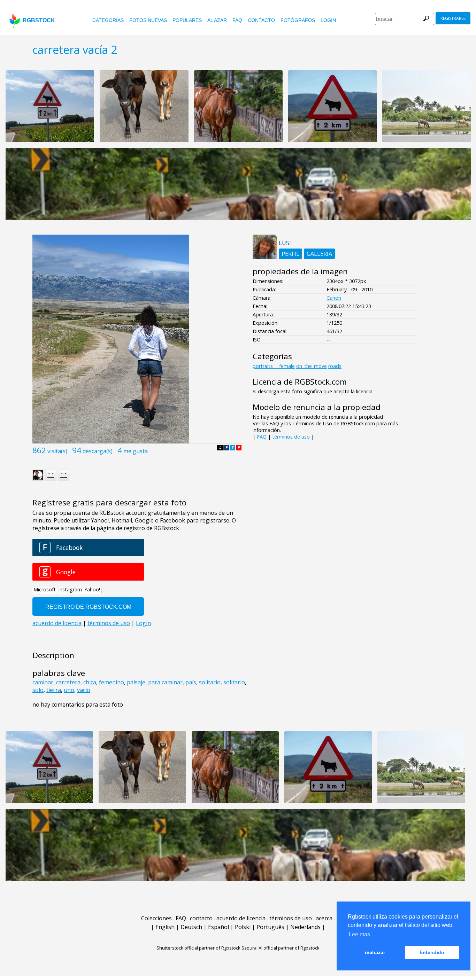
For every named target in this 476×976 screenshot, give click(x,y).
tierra (53, 690)
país (190, 682)
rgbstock (39, 20)
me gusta (135, 451)
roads (334, 366)
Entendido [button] (432, 952)
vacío (83, 690)
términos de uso (291, 436)
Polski (243, 927)
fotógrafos (298, 20)
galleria (319, 254)
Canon (334, 297)
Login (328, 20)
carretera (68, 682)
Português (270, 927)
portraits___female (274, 366)
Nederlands (305, 927)
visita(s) (57, 451)
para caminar (165, 682)
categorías (108, 20)
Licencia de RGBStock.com (300, 381)
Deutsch (191, 927)
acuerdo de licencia (241, 918)
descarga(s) (98, 451)
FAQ (237, 20)
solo (38, 690)
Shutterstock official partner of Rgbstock (198, 948)
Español (218, 927)
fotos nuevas (148, 20)
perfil (290, 254)
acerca (324, 918)
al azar (217, 20)
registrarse (453, 18)
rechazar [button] (375, 952)
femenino (111, 682)
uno (69, 690)
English (165, 927)
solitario (210, 682)
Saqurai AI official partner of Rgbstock (280, 948)
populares (187, 20)
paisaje (136, 682)
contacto (261, 20)
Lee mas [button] (359, 934)
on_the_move (311, 366)
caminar (42, 682)
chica (89, 682)
